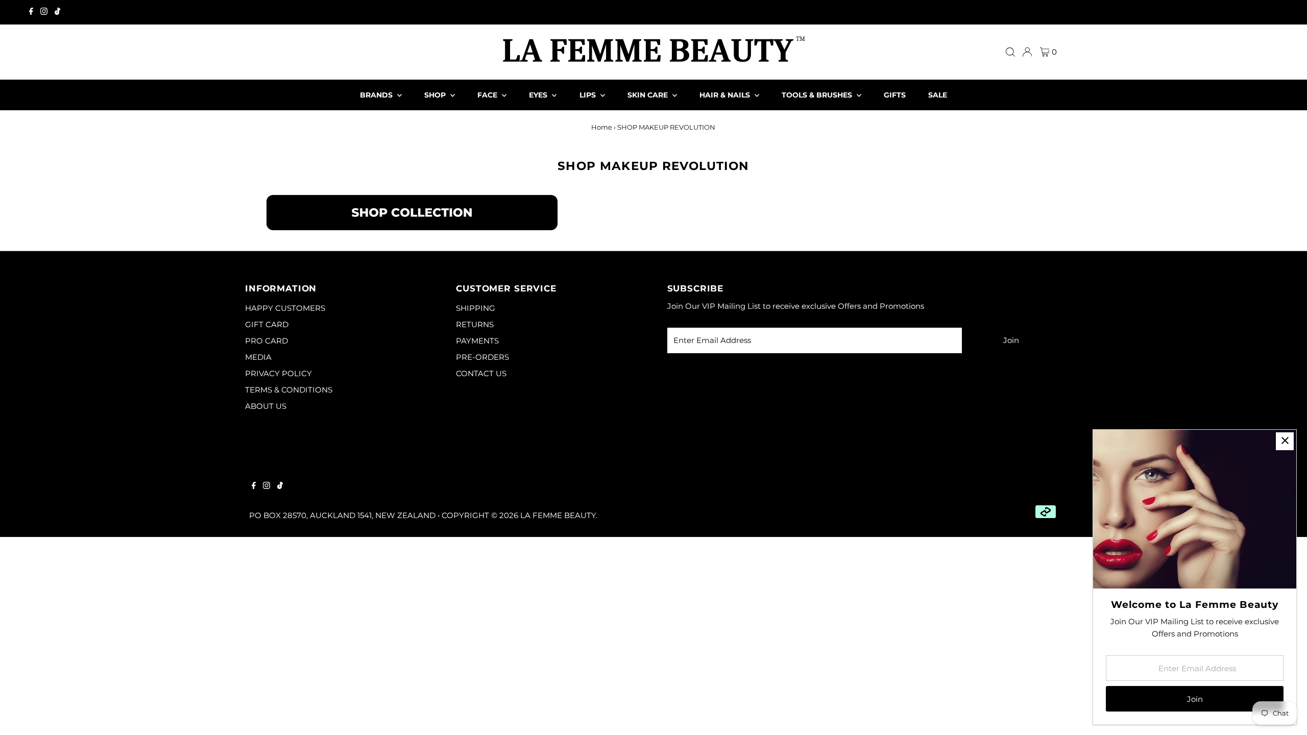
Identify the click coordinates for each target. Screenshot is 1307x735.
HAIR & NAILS (725, 95)
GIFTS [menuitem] (895, 95)
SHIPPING (475, 308)
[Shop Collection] (412, 229)
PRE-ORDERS (482, 357)
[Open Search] (1010, 52)
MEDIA (258, 357)
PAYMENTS (477, 341)
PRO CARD (266, 341)
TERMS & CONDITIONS (288, 390)
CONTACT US (481, 373)
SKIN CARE (648, 95)
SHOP (436, 95)
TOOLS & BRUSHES (818, 95)
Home (601, 127)
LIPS (588, 95)
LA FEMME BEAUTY (558, 515)
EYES (539, 95)
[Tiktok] (57, 12)
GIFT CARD (266, 324)
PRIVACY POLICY (278, 373)
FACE (488, 95)
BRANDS (377, 95)
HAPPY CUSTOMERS (285, 308)
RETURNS (475, 324)
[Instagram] (44, 12)
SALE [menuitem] (937, 95)
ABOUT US (265, 406)
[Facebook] (31, 12)
